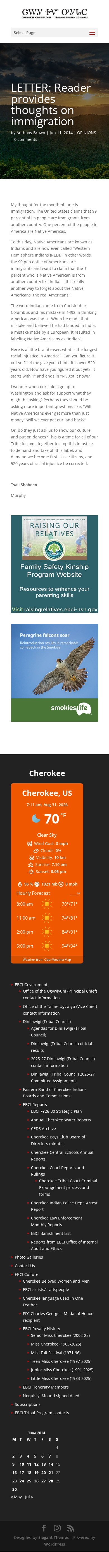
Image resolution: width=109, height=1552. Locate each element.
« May (16, 1496)
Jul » (29, 1496)
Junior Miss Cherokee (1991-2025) (62, 1369)
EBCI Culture (26, 1274)
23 (14, 1481)
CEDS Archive (43, 1128)
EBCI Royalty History (41, 1328)
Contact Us (25, 1265)
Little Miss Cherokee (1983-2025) (61, 1378)
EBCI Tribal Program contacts (42, 1412)
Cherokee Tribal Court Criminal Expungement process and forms (68, 1187)
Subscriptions (28, 1404)
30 (14, 1489)
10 (22, 1464)
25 (29, 1481)
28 (51, 1481)
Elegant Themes (53, 1537)
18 (29, 1472)
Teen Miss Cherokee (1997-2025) (61, 1361)
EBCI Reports (35, 1104)
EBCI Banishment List (51, 1233)
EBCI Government (31, 984)
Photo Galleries (29, 1257)
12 (36, 1464)
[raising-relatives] (54, 611)
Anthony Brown (30, 132)
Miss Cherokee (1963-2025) (56, 1344)
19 (36, 1472)
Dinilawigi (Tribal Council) (47, 1021)
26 (36, 1481)
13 (43, 1464)
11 (29, 1464)
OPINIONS (86, 132)
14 (51, 1464)
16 (14, 1472)
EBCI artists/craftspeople (46, 1289)
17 (22, 1472)
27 (43, 1481)
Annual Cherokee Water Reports (61, 1120)
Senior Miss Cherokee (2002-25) (60, 1335)
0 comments (25, 139)
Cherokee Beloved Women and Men (56, 1281)
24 (22, 1481)
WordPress (54, 1544)
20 (43, 1472)
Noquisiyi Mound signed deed (51, 1395)
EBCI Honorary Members (46, 1387)
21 (51, 1472)
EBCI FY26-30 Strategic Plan (56, 1111)
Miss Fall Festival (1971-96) (55, 1352)
